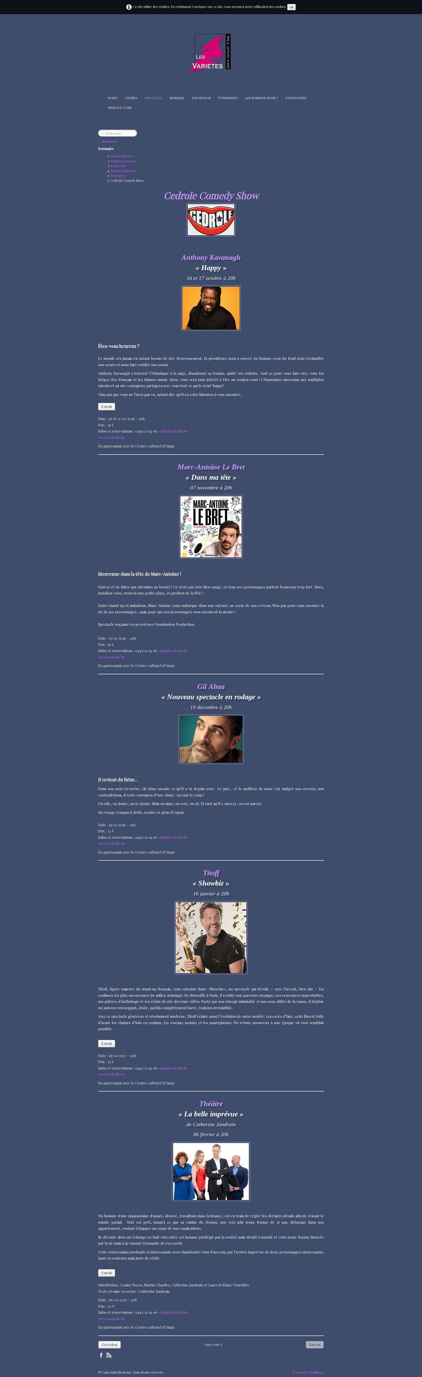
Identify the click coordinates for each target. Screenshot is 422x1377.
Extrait (106, 406)
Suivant (314, 1344)
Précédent (109, 1344)
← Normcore (108, 141)
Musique (177, 98)
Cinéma (131, 98)
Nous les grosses (123, 161)
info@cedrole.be (174, 431)
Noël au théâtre (122, 156)
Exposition (201, 98)
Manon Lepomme (124, 171)
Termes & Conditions (308, 1372)
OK (291, 7)
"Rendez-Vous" (120, 108)
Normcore (119, 175)
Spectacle (153, 98)
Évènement (228, 98)
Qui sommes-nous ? (261, 98)
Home (112, 98)
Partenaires (295, 98)
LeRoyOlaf (118, 166)
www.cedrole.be (111, 437)
